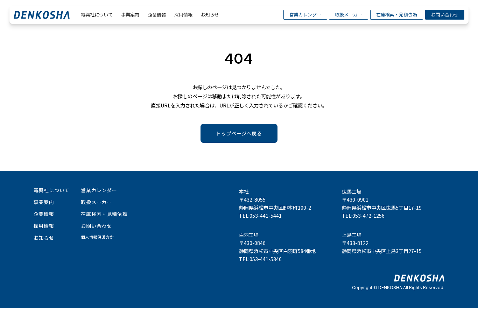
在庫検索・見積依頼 (396, 14)
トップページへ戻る (239, 133)
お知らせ (210, 14)
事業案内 (130, 14)
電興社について (97, 14)
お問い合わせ (444, 14)
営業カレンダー (305, 14)
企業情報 (157, 15)
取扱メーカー (348, 14)
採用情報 (183, 14)
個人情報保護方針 (97, 237)
